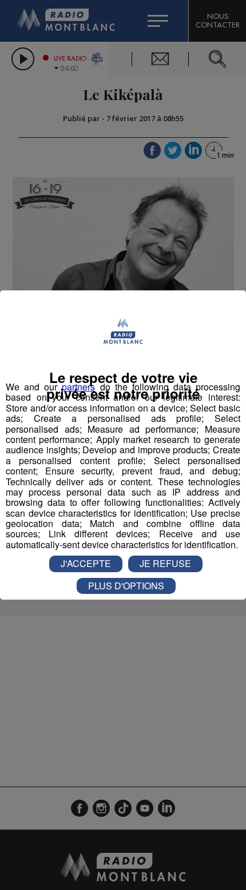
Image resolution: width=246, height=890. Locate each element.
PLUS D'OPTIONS (126, 585)
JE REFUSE (165, 563)
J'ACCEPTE (86, 563)
